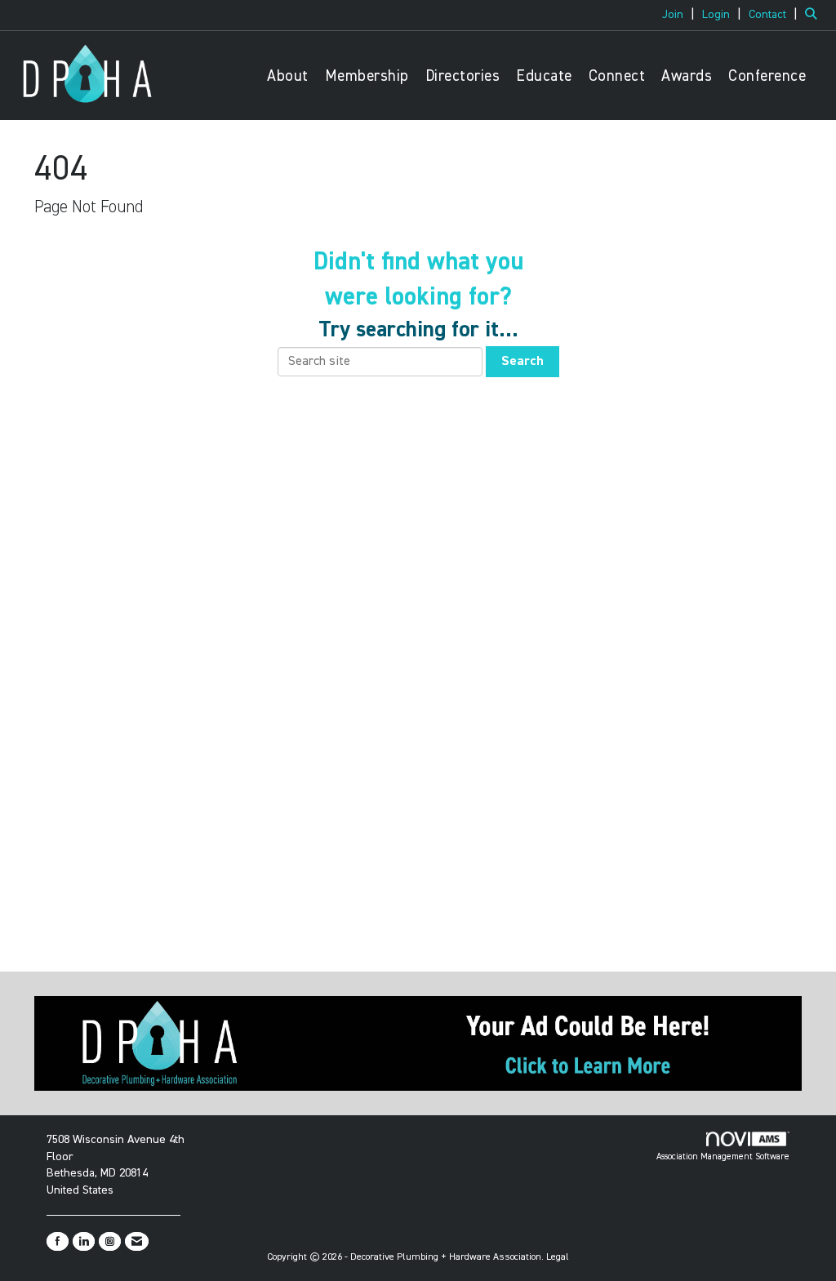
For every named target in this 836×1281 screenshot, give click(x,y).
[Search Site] (814, 14)
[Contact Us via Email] (137, 1241)
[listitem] (680, 14)
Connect (617, 76)
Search (522, 361)
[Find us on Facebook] (58, 1241)
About (288, 76)
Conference (767, 76)
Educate (544, 76)
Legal (557, 1257)
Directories (462, 76)
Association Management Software (722, 1156)
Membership (367, 76)
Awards (686, 76)
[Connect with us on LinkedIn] (84, 1241)
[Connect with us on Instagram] (110, 1241)
